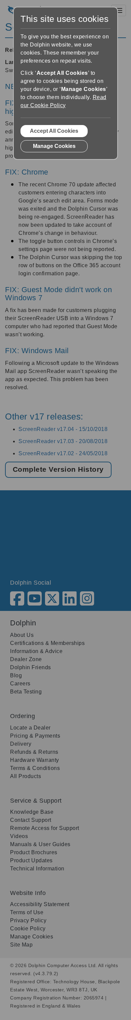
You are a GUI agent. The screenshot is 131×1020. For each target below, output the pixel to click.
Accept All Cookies (54, 131)
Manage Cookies (54, 146)
